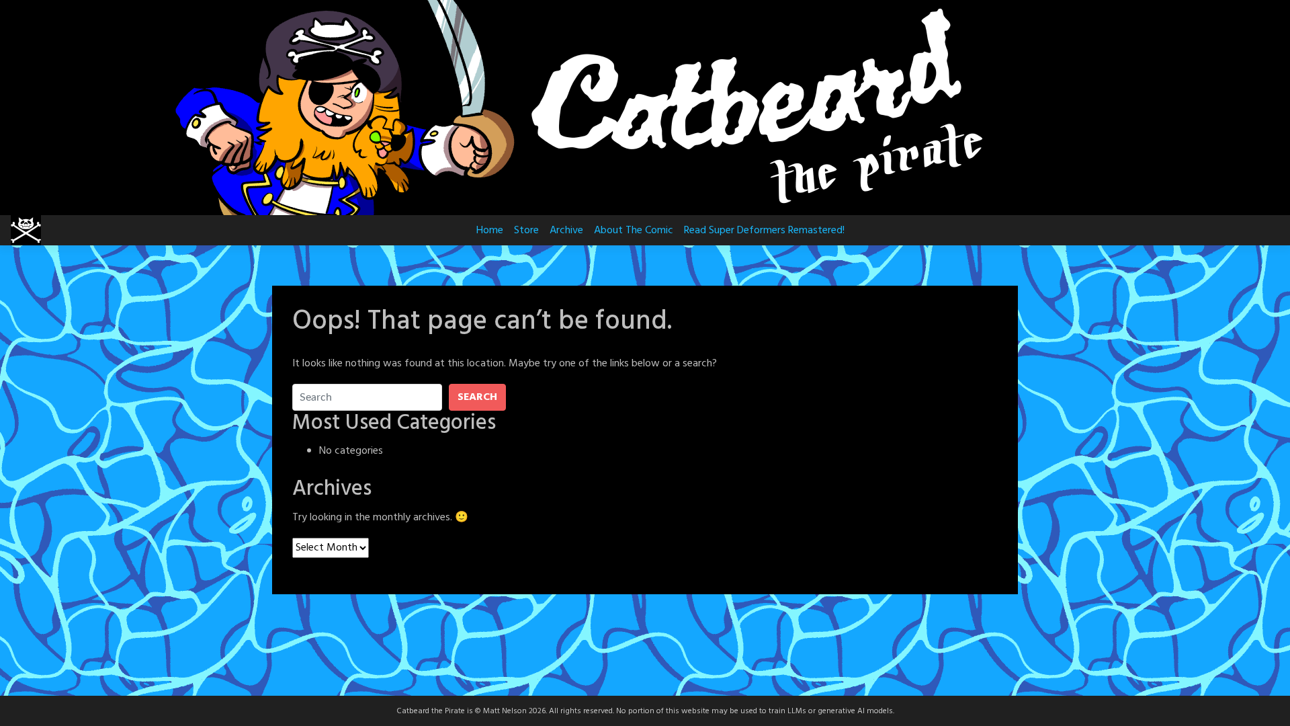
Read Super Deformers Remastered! (764, 230)
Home (489, 230)
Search (477, 397)
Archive (566, 230)
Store (526, 230)
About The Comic (633, 230)
